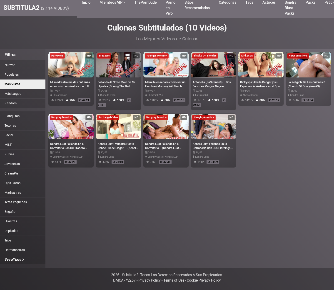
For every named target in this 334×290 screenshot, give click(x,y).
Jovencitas (12, 164)
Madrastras (13, 192)
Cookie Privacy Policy (204, 280)
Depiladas (11, 231)
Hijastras (11, 221)
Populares (12, 74)
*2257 (131, 280)
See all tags (13, 259)
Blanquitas (12, 116)
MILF (8, 144)
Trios (8, 240)
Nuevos (10, 65)
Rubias (9, 154)
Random (11, 103)
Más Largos (13, 93)
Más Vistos (12, 84)
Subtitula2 (36, 8)
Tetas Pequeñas (16, 202)
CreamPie (11, 173)
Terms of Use (173, 280)
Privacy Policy (149, 280)
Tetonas (10, 125)
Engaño (10, 211)
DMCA (118, 280)
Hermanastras (15, 250)
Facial (9, 135)
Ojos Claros (12, 183)
